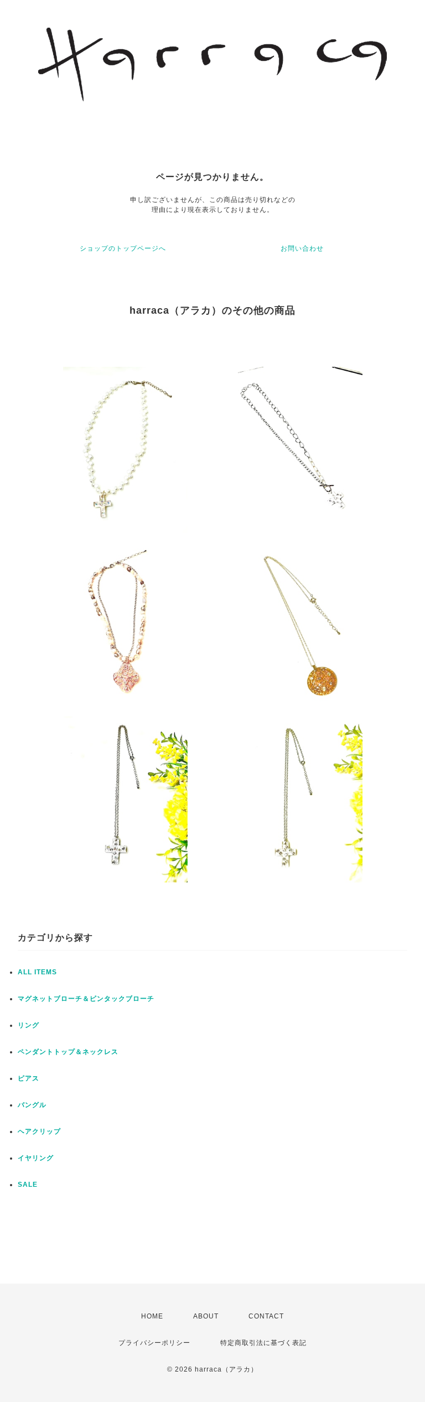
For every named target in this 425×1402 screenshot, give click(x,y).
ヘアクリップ (39, 1131)
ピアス (28, 1078)
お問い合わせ (302, 248)
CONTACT (266, 1316)
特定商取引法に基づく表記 (263, 1343)
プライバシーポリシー (154, 1343)
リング (28, 1025)
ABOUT (206, 1316)
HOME (152, 1316)
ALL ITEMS (37, 972)
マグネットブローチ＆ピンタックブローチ (86, 999)
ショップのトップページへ (123, 248)
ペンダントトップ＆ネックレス (68, 1052)
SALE (28, 1184)
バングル (32, 1105)
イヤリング (36, 1158)
